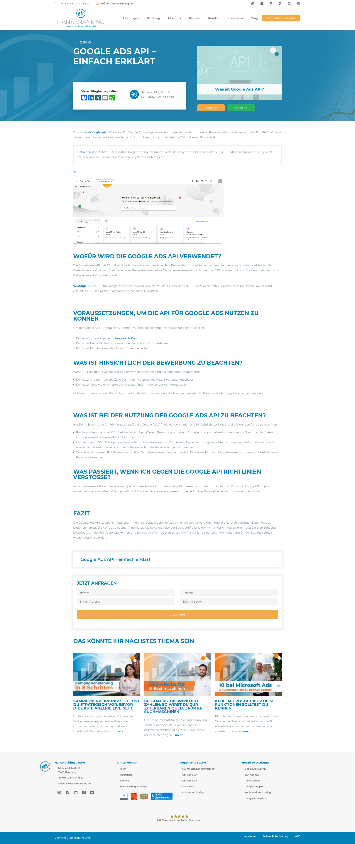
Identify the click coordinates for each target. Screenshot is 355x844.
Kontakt (211, 107)
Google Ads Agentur (256, 768)
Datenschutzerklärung (275, 836)
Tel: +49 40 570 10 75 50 (70, 777)
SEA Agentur (252, 774)
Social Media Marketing (258, 792)
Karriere (194, 18)
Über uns (174, 18)
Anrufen (241, 107)
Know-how (235, 18)
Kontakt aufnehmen (281, 18)
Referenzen (126, 774)
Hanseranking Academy (133, 786)
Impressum (249, 836)
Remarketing (252, 780)
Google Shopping (254, 786)
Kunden (213, 18)
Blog (254, 18)
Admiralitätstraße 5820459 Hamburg (69, 770)
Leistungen (131, 18)
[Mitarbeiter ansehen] (135, 94)
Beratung (153, 18)
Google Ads (98, 132)
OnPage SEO (189, 774)
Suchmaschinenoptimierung (198, 768)
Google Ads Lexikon (256, 798)
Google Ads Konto (127, 338)
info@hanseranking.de (117, 3)
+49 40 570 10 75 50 (75, 3)
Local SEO (188, 786)
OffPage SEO (189, 780)
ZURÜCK (86, 42)
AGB (297, 836)
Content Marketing (193, 792)
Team (123, 768)
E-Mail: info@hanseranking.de (74, 783)
